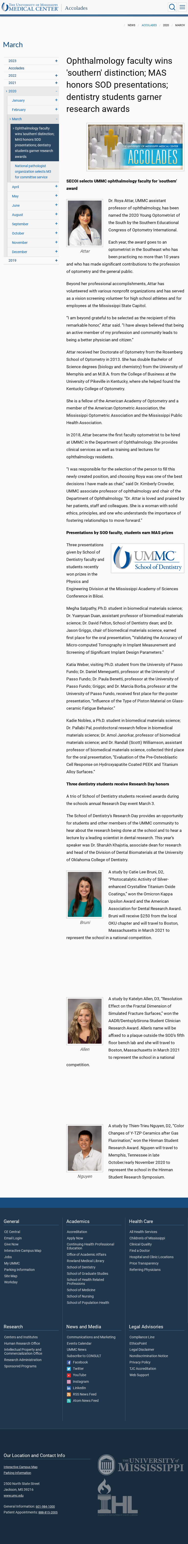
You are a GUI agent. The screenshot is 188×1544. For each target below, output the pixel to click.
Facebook (79, 1362)
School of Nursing (80, 1296)
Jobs (8, 1257)
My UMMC (12, 1263)
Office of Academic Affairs (86, 1255)
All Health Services (143, 1232)
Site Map (10, 1276)
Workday (11, 1282)
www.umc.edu (14, 1495)
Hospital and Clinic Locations (151, 1257)
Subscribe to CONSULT (84, 1356)
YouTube (78, 1375)
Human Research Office (22, 1344)
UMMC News (76, 1350)
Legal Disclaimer (141, 1350)
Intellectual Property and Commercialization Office (23, 1352)
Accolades (76, 8)
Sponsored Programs (20, 1366)
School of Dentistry (81, 1267)
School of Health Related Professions (85, 1282)
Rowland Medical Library (85, 1261)
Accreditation (77, 1232)
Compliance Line (141, 1337)
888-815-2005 (48, 1512)
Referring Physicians (145, 1270)
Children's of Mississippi (147, 1238)
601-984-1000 (45, 1506)
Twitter (77, 1369)
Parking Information (19, 1270)
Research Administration (23, 1360)
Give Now (11, 1244)
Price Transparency (144, 1263)
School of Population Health (88, 1303)
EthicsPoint (138, 1344)
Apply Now (75, 1238)
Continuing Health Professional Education (90, 1246)
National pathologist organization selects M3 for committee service (33, 171)
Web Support (139, 1375)
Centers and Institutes (21, 1337)
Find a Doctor (139, 1251)
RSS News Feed (83, 1394)
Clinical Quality (140, 1244)
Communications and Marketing (91, 1337)
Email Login (13, 1238)
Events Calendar (79, 1344)
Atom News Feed (85, 1401)
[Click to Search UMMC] (172, 7)
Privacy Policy (140, 1362)
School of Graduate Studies (87, 1274)
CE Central (12, 1232)
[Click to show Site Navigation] (182, 7)
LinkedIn (78, 1388)
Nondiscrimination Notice (148, 1356)
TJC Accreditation (142, 1369)
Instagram (80, 1382)
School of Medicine (81, 1290)
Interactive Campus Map (22, 1251)
